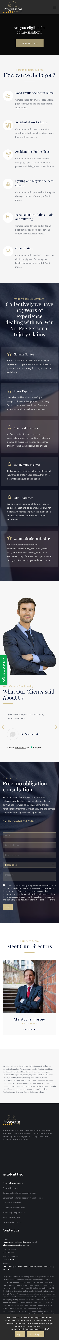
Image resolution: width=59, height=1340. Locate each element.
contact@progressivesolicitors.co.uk (17, 1242)
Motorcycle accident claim (14, 1207)
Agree (20, 1334)
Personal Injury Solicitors (13, 1183)
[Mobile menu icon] (54, 7)
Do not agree (35, 1334)
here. (53, 900)
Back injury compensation (14, 1212)
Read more (28, 1029)
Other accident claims (12, 1222)
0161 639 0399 (25, 821)
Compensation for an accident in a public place (23, 1198)
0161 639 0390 (8, 1259)
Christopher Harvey (29, 1019)
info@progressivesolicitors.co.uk (16, 1245)
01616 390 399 (8, 1252)
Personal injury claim (12, 1217)
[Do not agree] (55, 1327)
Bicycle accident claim (12, 1202)
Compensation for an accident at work (19, 1193)
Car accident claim (10, 1188)
